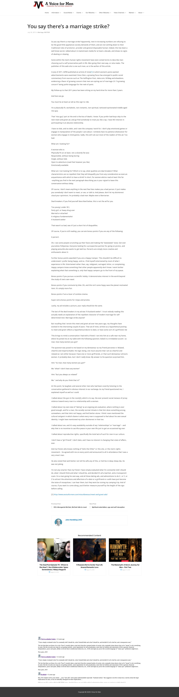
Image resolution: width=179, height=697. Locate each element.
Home (47, 13)
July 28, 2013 (32, 32)
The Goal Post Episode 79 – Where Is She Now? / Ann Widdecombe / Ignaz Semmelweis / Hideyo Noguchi (53, 567)
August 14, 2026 (90, 569)
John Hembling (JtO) (73, 520)
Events (79, 13)
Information (55, 13)
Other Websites (104, 13)
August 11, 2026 (126, 569)
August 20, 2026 (54, 572)
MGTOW (47, 32)
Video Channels (119, 13)
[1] (92, 72)
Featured (89, 561)
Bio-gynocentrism (53, 561)
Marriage (41, 32)
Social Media (68, 13)
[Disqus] (89, 608)
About (140, 13)
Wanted (131, 13)
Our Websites (90, 13)
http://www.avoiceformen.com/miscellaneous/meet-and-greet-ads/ (81, 494)
